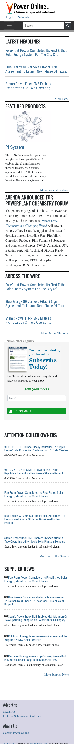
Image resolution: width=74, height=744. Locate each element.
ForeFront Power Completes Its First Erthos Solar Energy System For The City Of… (36, 52)
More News (62, 99)
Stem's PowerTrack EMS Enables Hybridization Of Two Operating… (28, 86)
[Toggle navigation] (9, 25)
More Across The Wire (55, 333)
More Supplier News (56, 674)
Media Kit (9, 711)
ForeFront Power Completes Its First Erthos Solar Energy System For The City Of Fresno (33, 494)
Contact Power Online (16, 733)
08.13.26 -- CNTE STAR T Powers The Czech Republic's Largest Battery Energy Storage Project (33, 471)
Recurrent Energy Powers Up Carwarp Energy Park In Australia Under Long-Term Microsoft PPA (35, 658)
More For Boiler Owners (54, 556)
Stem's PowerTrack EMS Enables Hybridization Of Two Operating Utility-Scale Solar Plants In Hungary (34, 539)
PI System (14, 147)
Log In (10, 17)
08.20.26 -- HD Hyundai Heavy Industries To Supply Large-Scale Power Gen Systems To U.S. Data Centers (36, 448)
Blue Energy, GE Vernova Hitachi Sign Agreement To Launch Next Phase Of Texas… (36, 69)
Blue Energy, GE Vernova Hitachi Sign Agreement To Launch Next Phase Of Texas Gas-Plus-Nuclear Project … (34, 519)
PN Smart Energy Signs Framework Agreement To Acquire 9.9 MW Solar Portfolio (35, 638)
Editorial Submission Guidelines (22, 716)
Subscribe (24, 17)
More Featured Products (54, 190)
